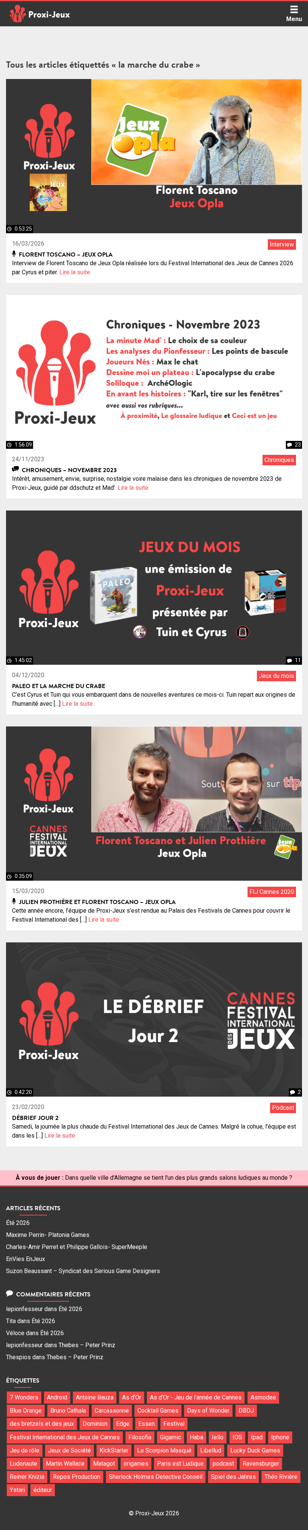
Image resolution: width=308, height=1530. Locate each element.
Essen (146, 1423)
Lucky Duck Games (255, 1450)
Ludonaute (23, 1463)
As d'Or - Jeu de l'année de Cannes (196, 1397)
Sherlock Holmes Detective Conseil (155, 1476)
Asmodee (263, 1397)
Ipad (257, 1437)
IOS (237, 1437)
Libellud (210, 1450)
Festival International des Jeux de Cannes (65, 1437)
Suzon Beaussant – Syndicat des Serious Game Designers (83, 1271)
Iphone (280, 1437)
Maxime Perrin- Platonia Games (47, 1234)
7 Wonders (24, 1397)
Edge (123, 1423)
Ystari (17, 1490)
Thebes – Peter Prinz (87, 1345)
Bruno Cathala (68, 1410)
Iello (217, 1437)
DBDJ (246, 1410)
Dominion (95, 1423)
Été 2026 (18, 1222)
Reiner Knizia (27, 1476)
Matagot (104, 1463)
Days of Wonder (208, 1410)
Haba (196, 1437)
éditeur (42, 1490)
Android (57, 1397)
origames (136, 1463)
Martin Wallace (65, 1463)
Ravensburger (261, 1463)
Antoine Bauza (94, 1397)
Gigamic (170, 1437)
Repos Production (76, 1476)
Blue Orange (26, 1410)
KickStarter (114, 1450)
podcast (223, 1463)
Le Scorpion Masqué (164, 1450)
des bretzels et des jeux (42, 1423)
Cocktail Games (157, 1410)
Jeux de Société (69, 1450)
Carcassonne (112, 1410)
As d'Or (131, 1397)
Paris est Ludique (180, 1463)
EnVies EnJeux (25, 1259)
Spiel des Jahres (233, 1476)
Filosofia (139, 1437)
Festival (173, 1423)
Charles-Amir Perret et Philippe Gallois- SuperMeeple (76, 1246)
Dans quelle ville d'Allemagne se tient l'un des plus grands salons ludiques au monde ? (178, 1177)
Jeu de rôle (24, 1450)
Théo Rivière (280, 1476)
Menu (294, 19)
